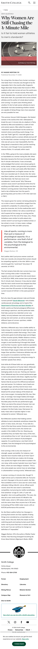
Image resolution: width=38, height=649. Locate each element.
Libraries (23, 584)
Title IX (28, 630)
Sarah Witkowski (19, 300)
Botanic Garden (25, 590)
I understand (19, 644)
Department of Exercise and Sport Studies (16, 305)
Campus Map (5, 595)
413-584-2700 (11, 572)
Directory (4, 584)
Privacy (10, 630)
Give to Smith (6, 601)
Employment (24, 579)
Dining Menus (6, 590)
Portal (3, 579)
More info (25, 639)
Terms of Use (19, 630)
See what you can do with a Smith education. (19, 615)
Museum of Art (25, 595)
